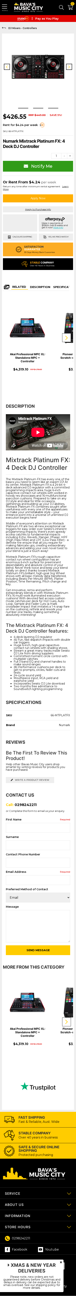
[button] (68, 8)
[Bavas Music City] (29, 7)
